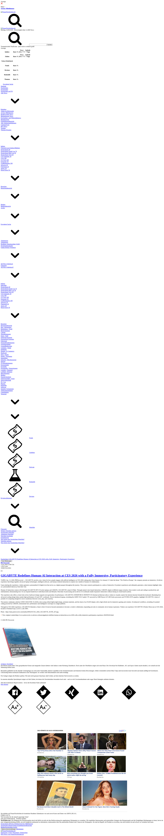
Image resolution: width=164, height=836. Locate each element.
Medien (3, 204)
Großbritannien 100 (7, 163)
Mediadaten (19, 829)
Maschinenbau (5, 373)
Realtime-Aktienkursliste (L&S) (10, 244)
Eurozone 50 (4, 161)
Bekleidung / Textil (6, 329)
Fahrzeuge (4, 341)
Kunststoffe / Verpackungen (9, 368)
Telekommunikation (7, 390)
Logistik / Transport (7, 370)
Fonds (31, 438)
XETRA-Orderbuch (7, 264)
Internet (3, 361)
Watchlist (32, 527)
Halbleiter (4, 349)
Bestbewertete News (7, 114)
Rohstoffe (4, 385)
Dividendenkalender (7, 246)
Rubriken (3, 109)
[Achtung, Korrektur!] (19, 662)
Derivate (31, 467)
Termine (3, 128)
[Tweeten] (43, 699)
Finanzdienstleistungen (7, 343)
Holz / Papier (5, 354)
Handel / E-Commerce (7, 351)
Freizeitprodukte (6, 344)
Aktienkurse (4, 240)
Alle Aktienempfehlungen (8, 123)
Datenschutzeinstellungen (9, 829)
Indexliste (4, 285)
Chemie (3, 332)
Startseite (3, 86)
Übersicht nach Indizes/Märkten (10, 148)
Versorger (4, 394)
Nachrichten (4, 88)
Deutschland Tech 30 (7, 155)
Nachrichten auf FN (7, 91)
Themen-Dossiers (6, 130)
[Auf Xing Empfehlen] (72, 699)
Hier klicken (4, 684)
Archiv (3, 208)
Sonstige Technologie (7, 389)
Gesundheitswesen (6, 346)
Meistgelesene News (7, 116)
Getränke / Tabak (6, 348)
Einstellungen (5, 537)
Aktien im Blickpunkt (7, 111)
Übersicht (4, 265)
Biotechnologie (5, 331)
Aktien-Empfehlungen (19, 825)
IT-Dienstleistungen (7, 363)
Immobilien (4, 358)
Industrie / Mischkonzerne (8, 360)
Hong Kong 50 (5, 170)
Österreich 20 (5, 167)
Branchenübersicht (6, 188)
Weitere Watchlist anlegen (8, 531)
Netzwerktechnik (6, 380)
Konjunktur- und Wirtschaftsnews (11, 118)
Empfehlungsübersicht (7, 121)
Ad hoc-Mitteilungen (7, 8)
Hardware (4, 353)
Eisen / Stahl (4, 336)
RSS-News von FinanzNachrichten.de (12, 834)
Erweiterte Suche (8, 84)
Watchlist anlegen (6, 541)
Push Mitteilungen (6, 561)
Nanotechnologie (6, 377)
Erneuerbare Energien (7, 339)
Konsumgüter (5, 365)
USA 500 (3, 158)
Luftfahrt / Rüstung (6, 372)
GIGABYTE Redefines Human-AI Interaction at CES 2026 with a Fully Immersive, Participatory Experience (72, 575)
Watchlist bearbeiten (7, 536)
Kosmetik (4, 366)
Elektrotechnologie (6, 337)
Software (3, 387)
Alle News (4, 93)
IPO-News (4, 126)
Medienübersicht (6, 206)
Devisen (31, 496)
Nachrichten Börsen (7, 825)
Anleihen (32, 452)
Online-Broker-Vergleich (8, 247)
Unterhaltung (5, 392)
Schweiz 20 (4, 165)
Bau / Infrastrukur (6, 327)
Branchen (4, 186)
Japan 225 (4, 168)
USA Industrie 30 (6, 156)
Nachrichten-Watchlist (7, 532)
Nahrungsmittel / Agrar (8, 378)
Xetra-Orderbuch (15, 824)
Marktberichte (5, 119)
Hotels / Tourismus (6, 356)
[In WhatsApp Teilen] (129, 699)
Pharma (3, 384)
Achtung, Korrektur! (7, 664)
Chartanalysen (5, 125)
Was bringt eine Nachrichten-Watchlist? (12, 539)
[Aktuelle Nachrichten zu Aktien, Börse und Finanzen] (8, 12)
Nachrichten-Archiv (11, 827)
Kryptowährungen (6, 498)
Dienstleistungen (6, 334)
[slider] (3, 569)
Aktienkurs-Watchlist (7, 534)
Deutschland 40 (5, 149)
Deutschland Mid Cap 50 (8, 153)
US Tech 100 (5, 160)
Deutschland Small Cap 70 (9, 151)
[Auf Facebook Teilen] (15, 699)
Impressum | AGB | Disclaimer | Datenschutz (14, 832)
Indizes (3, 146)
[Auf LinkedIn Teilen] (100, 699)
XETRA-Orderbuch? (7, 267)
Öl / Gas (3, 382)
